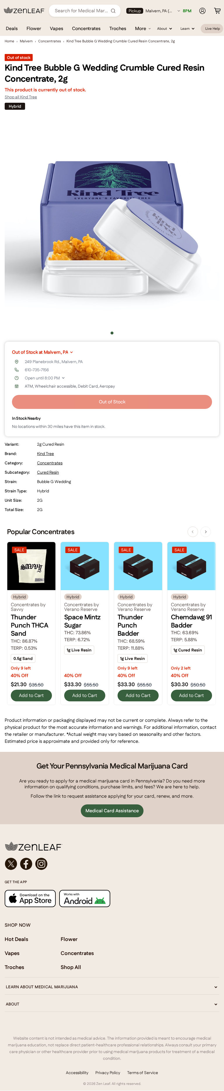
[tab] (112, 333)
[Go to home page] (112, 846)
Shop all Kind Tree (21, 97)
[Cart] (217, 10)
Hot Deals (16, 939)
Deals (12, 28)
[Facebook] (26, 864)
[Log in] (202, 11)
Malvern (26, 41)
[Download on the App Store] (30, 898)
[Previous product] (193, 532)
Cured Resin (48, 472)
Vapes (56, 28)
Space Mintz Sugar (82, 621)
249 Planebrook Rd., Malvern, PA (54, 362)
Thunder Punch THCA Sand (29, 625)
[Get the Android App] (84, 898)
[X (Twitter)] (11, 864)
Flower (34, 28)
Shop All (71, 967)
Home (9, 41)
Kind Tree (45, 453)
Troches (117, 28)
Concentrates (86, 28)
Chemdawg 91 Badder (191, 621)
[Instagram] (41, 864)
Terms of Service (142, 1073)
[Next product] (205, 532)
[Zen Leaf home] (24, 10)
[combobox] (81, 11)
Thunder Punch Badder (130, 625)
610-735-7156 (37, 370)
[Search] (113, 10)
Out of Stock (112, 401)
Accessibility (77, 1073)
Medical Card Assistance (112, 810)
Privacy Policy (107, 1073)
